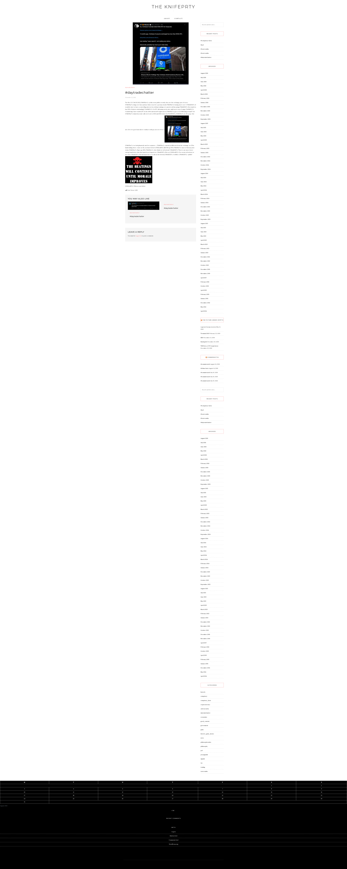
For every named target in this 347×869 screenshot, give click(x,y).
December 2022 (205, 257)
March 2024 (204, 194)
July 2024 (203, 177)
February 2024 (205, 198)
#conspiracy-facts (206, 40)
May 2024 (203, 186)
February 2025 (205, 148)
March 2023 (204, 244)
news (202, 738)
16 (321, 792)
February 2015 (205, 294)
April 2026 (204, 90)
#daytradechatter (137, 216)
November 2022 (205, 261)
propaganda (204, 754)
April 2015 (204, 290)
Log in (173, 832)
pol (202, 750)
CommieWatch (213, 357)
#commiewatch (205, 364)
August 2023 (204, 223)
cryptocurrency (205, 704)
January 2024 (204, 202)
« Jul (173, 810)
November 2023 (205, 211)
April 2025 (204, 140)
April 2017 (204, 278)
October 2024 (205, 165)
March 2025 (204, 144)
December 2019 (205, 269)
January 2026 (204, 102)
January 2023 (204, 252)
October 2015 (205, 286)
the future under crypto (213, 320)
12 (122, 792)
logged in (138, 236)
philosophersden (206, 742)
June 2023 (203, 232)
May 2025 (203, 136)
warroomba (204, 771)
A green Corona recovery (208, 327)
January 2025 (204, 152)
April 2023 (204, 240)
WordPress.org (173, 844)
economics (204, 717)
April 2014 (204, 311)
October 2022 (205, 265)
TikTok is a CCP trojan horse (209, 346)
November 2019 (205, 273)
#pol (202, 45)
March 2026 (204, 94)
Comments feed (173, 840)
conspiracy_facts (206, 700)
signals (203, 759)
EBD (202, 337)
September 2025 (205, 119)
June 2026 (203, 81)
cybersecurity (205, 709)
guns (202, 729)
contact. (178, 18)
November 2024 (205, 161)
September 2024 (205, 169)
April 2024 (204, 190)
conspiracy (204, 696)
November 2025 (205, 111)
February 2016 (205, 282)
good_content (205, 721)
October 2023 (205, 215)
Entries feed (173, 836)
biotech (203, 692)
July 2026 (203, 77)
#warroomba (205, 49)
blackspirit (204, 342)
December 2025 (205, 106)
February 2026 (205, 98)
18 (73, 795)
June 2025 (203, 132)
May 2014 (203, 307)
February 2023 (205, 248)
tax (201, 763)
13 (172, 792)
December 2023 (205, 207)
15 (271, 792)
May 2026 (203, 86)
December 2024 (205, 157)
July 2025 (203, 127)
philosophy (204, 746)
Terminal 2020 (205, 333)
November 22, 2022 (130, 97)
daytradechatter (130, 87)
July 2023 (203, 227)
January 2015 (204, 298)
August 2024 (204, 173)
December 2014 (205, 303)
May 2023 (203, 236)
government (204, 725)
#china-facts (204, 368)
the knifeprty (173, 6)
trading (203, 767)
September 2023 (205, 219)
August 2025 (204, 123)
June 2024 (203, 182)
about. (167, 18)
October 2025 (205, 115)
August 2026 (204, 73)
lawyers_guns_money (207, 734)
